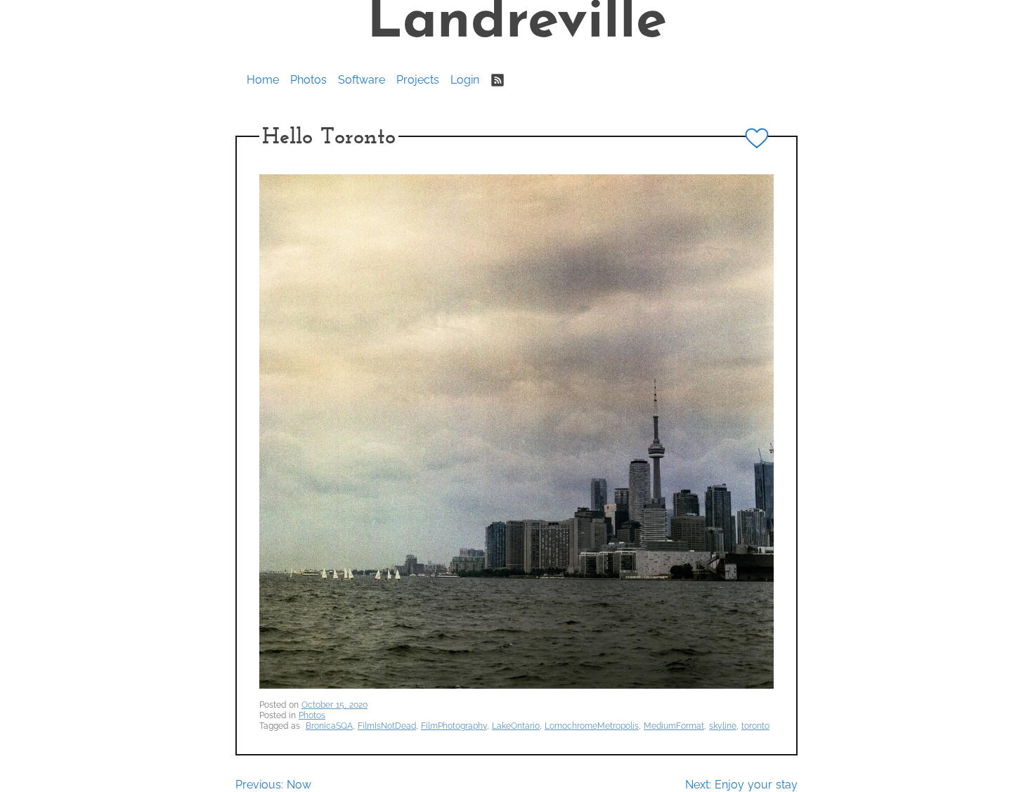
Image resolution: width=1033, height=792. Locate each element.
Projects (417, 79)
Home (263, 79)
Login (464, 79)
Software (361, 79)
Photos (308, 79)
